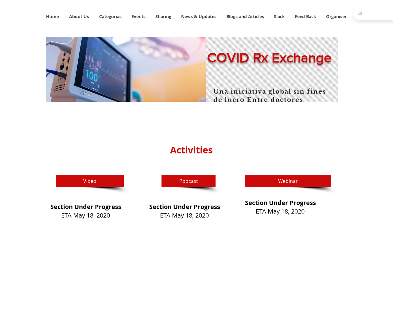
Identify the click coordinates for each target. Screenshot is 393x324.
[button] (126, 69)
